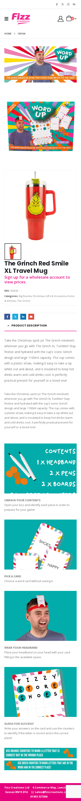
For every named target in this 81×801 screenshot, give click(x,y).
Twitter (15, 317)
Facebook (7, 317)
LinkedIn (23, 317)
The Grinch (23, 300)
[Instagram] (68, 4)
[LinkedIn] (74, 4)
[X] (62, 4)
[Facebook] (56, 4)
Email (31, 317)
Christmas (38, 296)
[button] (7, 18)
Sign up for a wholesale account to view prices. (37, 279)
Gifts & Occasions (55, 296)
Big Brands (25, 296)
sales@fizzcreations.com (51, 792)
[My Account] (60, 19)
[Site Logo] (21, 18)
